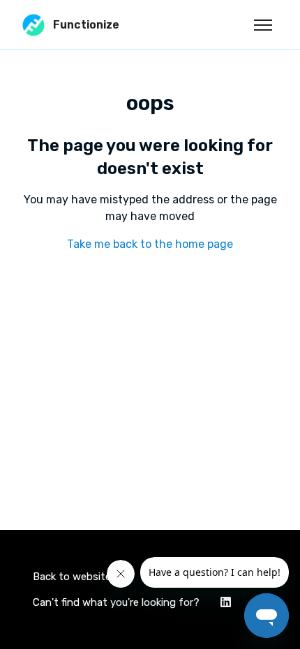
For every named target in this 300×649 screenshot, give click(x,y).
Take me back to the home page (150, 244)
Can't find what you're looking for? (116, 602)
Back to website (72, 576)
